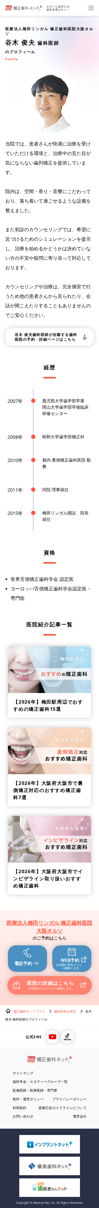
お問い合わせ (23, 1116)
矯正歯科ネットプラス (29, 1011)
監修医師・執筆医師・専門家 (35, 1090)
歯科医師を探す (65, 1011)
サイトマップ (23, 1073)
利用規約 (19, 1107)
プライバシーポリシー (69, 1099)
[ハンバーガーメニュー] (91, 8)
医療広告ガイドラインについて (63, 1107)
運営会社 (80, 1116)
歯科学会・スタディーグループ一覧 (40, 1081)
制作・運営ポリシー (28, 1099)
